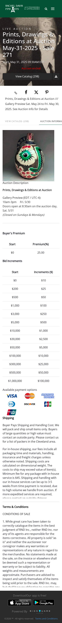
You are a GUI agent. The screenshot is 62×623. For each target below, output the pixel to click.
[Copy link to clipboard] (16, 92)
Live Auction (17, 28)
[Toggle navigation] (53, 8)
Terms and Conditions (46, 618)
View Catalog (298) (27, 76)
